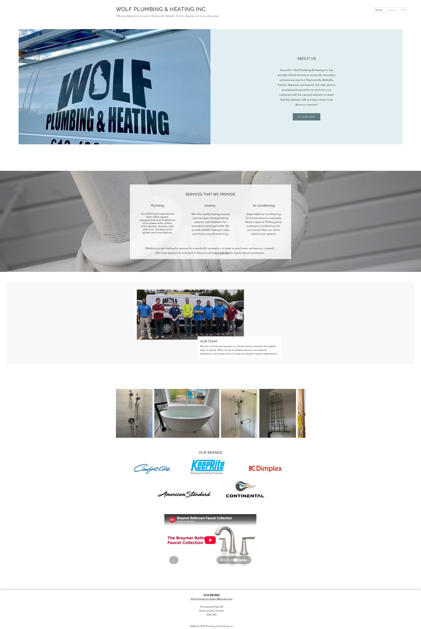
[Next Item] (300, 413)
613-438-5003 (222, 252)
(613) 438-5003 (212, 594)
